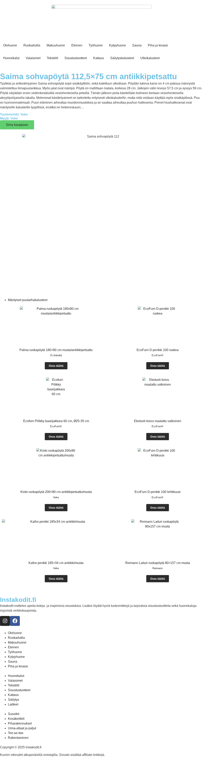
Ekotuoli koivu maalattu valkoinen (157, 421)
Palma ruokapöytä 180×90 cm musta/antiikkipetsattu (56, 350)
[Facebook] (15, 621)
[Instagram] (5, 621)
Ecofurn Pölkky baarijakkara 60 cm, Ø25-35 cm (56, 421)
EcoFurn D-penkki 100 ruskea (158, 350)
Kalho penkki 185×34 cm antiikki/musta (56, 563)
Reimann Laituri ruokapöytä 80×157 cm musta (157, 563)
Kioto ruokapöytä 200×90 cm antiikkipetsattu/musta (56, 492)
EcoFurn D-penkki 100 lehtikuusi (158, 492)
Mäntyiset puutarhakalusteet (27, 300)
